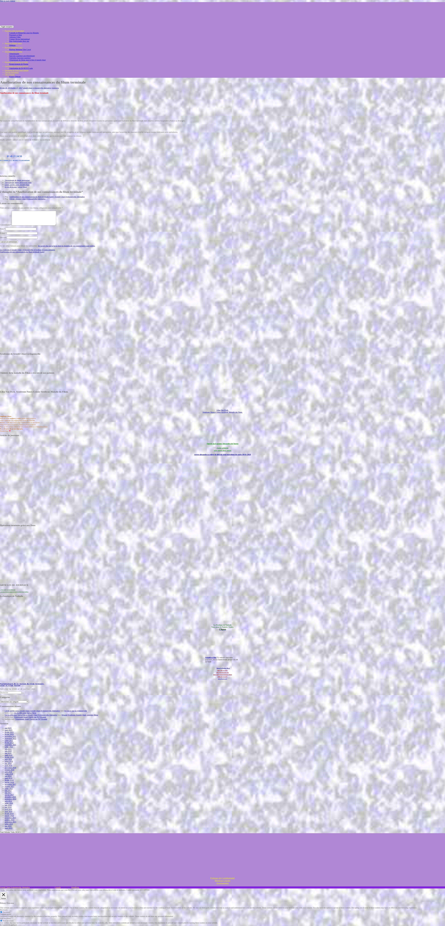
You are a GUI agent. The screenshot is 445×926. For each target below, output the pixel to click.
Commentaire (5, 225)
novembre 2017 (10, 784)
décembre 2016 (10, 797)
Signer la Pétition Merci (223, 668)
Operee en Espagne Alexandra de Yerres (222, 444)
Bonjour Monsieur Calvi (13, 47)
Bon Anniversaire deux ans (19, 41)
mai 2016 (8, 807)
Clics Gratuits (10, 75)
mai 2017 (8, 793)
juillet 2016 (9, 803)
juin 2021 (8, 749)
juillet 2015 (9, 824)
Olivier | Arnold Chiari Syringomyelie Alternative (27, 199)
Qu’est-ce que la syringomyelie (75, 711)
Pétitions (12, 45)
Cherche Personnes (12, 72)
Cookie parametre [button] (132, 890)
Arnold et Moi (210, 657)
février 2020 (9, 757)
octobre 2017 (9, 786)
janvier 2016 (9, 816)
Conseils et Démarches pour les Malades (24, 33)
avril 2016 (8, 809)
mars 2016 (8, 811)
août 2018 (8, 772)
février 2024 (9, 734)
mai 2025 (8, 728)
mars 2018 (8, 778)
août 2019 (8, 759)
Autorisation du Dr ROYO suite (21, 68)
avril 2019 (8, 766)
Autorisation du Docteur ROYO (16, 66)
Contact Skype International (19, 39)
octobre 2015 (9, 820)
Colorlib (58, 887)
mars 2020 (8, 755)
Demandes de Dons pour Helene (17, 70)
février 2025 (9, 732)
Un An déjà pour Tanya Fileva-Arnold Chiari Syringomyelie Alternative (31, 715)
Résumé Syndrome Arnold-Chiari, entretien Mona (80, 715)
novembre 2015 (10, 818)
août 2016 (8, 801)
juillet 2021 (9, 747)
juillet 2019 (9, 761)
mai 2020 (8, 753)
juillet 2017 (9, 789)
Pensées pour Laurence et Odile (16, 62)
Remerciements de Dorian (18, 64)
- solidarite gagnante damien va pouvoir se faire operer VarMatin (14, 591)
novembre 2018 (10, 768)
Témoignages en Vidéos (13, 52)
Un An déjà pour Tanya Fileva (25, 713)
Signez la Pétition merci (13, 43)
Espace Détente (15, 77)
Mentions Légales (222, 880)
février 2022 (9, 743)
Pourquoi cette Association (14, 31)
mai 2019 (8, 764)
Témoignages (14, 54)
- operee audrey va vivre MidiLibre (7, 589)
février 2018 (9, 780)
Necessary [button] (4, 910)
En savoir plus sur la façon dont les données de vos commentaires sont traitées (66, 246)
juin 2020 (8, 751)
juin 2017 (8, 791)
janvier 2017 (9, 795)
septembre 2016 (10, 799)
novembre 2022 (10, 736)
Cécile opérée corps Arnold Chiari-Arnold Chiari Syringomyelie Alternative (32, 711)
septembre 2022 (10, 738)
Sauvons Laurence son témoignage (22, 56)
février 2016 (9, 814)
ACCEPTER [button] (145, 890)
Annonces (55, 88)
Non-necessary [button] (5, 918)
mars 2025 (8, 730)
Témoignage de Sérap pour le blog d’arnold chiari (27, 60)
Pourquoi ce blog (15, 35)
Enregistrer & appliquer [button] (8, 925)
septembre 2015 (10, 822)
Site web (3, 237)
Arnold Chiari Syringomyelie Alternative (15, 887)
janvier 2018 (9, 782)
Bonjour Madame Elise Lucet (20, 50)
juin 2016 (8, 805)
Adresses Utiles (15, 37)
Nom (2, 229)
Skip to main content (7, 1)
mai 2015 (8, 826)
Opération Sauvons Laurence (20, 58)
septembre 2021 (10, 745)
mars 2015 (8, 828)
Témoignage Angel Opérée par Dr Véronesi (30, 717)
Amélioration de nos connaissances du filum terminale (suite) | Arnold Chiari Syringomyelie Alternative (47, 197)
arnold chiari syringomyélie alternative (37, 88)
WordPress (75, 887)
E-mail (3, 233)
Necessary (6, 912)
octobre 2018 (9, 770)
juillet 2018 (9, 774)
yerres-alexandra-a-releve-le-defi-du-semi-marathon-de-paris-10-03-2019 (222, 455)
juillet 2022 (9, 741)
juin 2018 (8, 776)
